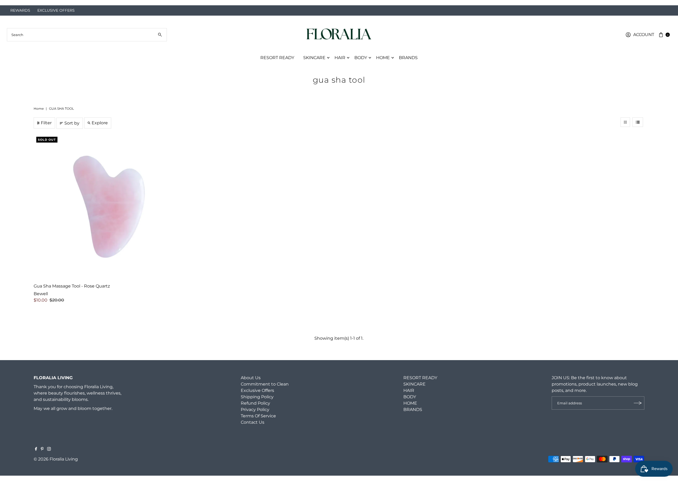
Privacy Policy (255, 409)
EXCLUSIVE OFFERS (56, 10)
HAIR (339, 57)
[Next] (668, 2)
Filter (46, 122)
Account (643, 34)
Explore (100, 122)
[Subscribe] (637, 403)
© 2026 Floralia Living (56, 459)
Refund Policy (255, 403)
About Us (251, 377)
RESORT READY (277, 57)
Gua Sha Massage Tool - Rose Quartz (72, 286)
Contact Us (252, 422)
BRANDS (408, 57)
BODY (360, 57)
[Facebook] (36, 449)
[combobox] (87, 34)
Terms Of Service (258, 415)
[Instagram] (49, 449)
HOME (383, 57)
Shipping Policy (257, 396)
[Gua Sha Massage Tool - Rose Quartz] (107, 207)
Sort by (71, 123)
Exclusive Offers (257, 390)
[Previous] (9, 2)
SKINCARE (314, 57)
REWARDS (20, 10)
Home (39, 108)
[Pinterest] (42, 449)
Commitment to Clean (265, 384)
